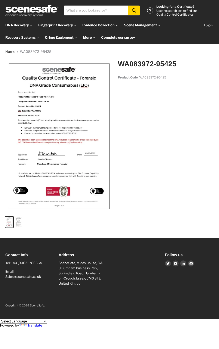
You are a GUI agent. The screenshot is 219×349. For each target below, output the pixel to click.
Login (208, 25)
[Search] (134, 10)
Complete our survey (118, 37)
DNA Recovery (17, 25)
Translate (34, 325)
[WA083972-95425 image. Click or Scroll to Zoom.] (59, 136)
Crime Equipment (59, 37)
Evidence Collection (98, 25)
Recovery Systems (20, 37)
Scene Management (141, 25)
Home (10, 52)
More (87, 37)
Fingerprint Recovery (56, 25)
